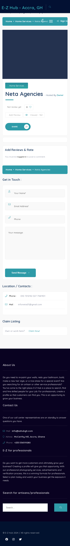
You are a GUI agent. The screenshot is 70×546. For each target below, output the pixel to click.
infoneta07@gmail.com (30, 304)
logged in (21, 156)
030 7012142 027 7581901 (33, 296)
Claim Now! (34, 331)
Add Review (15, 115)
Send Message (19, 273)
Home (9, 21)
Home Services (23, 21)
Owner (60, 95)
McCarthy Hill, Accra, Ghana (29, 436)
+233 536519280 (22, 442)
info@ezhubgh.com (22, 431)
